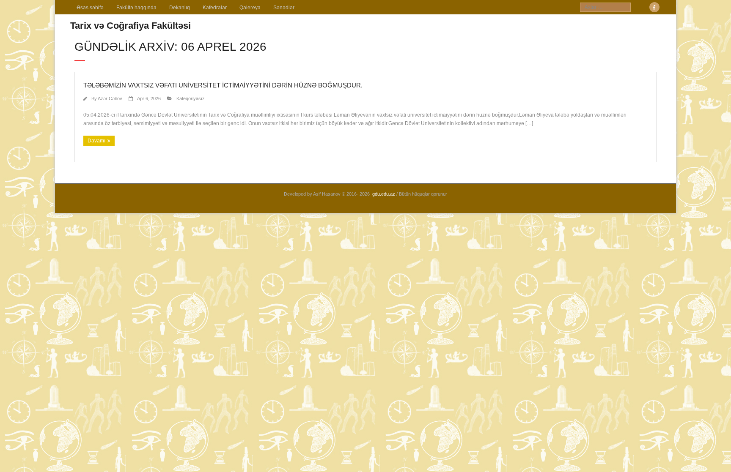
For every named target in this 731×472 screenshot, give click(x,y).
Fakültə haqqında (136, 8)
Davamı (96, 141)
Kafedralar (215, 8)
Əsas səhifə (90, 8)
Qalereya (250, 8)
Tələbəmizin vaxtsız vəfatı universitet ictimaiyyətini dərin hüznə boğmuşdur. (223, 85)
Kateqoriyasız (190, 98)
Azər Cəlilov (110, 98)
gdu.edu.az (383, 193)
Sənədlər (283, 8)
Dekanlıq (179, 8)
